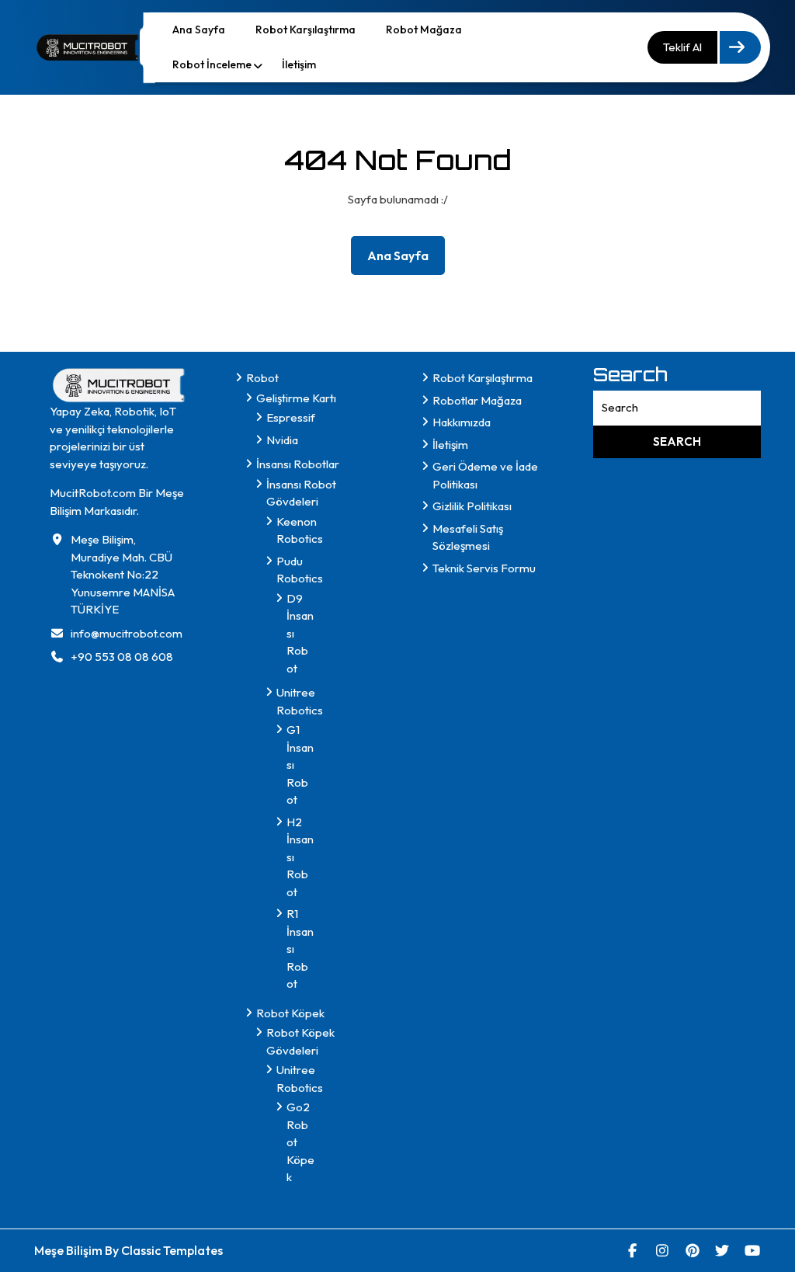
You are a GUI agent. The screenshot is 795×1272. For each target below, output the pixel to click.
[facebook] (633, 1250)
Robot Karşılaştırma (305, 29)
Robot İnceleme (212, 64)
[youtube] (753, 1250)
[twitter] (722, 1250)
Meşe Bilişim (69, 1250)
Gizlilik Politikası (472, 506)
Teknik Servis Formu (484, 568)
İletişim (299, 64)
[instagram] (663, 1250)
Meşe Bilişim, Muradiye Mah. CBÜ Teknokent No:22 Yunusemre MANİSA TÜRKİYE (123, 574)
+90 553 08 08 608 (122, 656)
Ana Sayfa (198, 29)
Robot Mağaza (424, 29)
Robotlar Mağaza (477, 400)
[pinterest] (693, 1250)
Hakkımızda (461, 422)
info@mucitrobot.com (126, 633)
